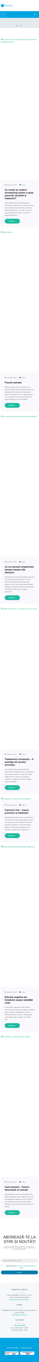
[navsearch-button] (35, 14)
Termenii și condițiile (23, 1266)
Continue (12, 221)
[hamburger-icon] (3, 14)
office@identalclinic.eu (19, 1315)
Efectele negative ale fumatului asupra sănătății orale (19, 1000)
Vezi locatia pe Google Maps (19, 1299)
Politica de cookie (26, 1348)
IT (20, 26)
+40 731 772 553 (19, 1325)
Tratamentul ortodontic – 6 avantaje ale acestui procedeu (19, 762)
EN (17, 26)
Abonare (19, 1272)
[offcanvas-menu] (37, 14)
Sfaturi (24, 185)
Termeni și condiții (12, 1348)
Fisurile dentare (13, 382)
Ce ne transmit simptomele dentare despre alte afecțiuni (19, 570)
